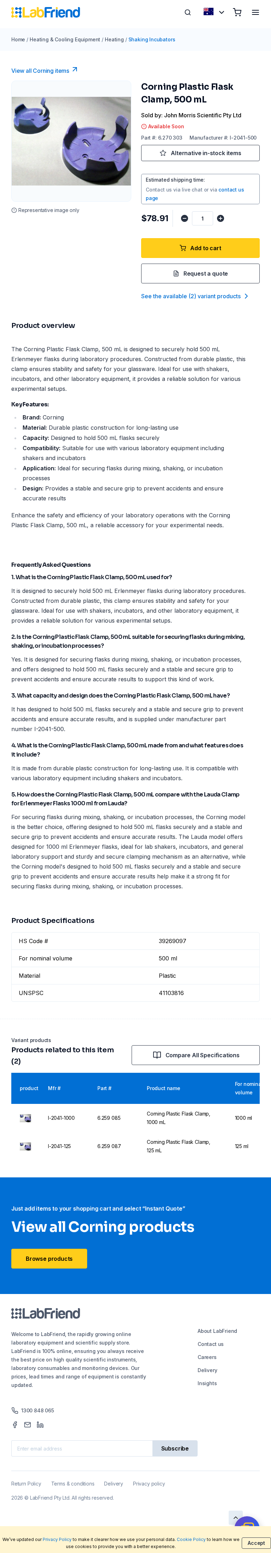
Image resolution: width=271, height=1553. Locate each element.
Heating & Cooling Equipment (65, 39)
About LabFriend (217, 1331)
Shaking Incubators (151, 39)
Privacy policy (149, 1484)
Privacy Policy (57, 1539)
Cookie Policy (191, 1539)
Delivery (207, 1370)
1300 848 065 (37, 1410)
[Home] (45, 12)
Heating (114, 39)
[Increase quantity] (220, 218)
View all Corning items (40, 70)
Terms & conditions (73, 1484)
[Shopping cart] (237, 12)
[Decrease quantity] (184, 218)
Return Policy (26, 1484)
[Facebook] (14, 1424)
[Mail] (27, 1424)
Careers (207, 1357)
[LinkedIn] (40, 1424)
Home (18, 39)
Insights (207, 1383)
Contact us (211, 1344)
